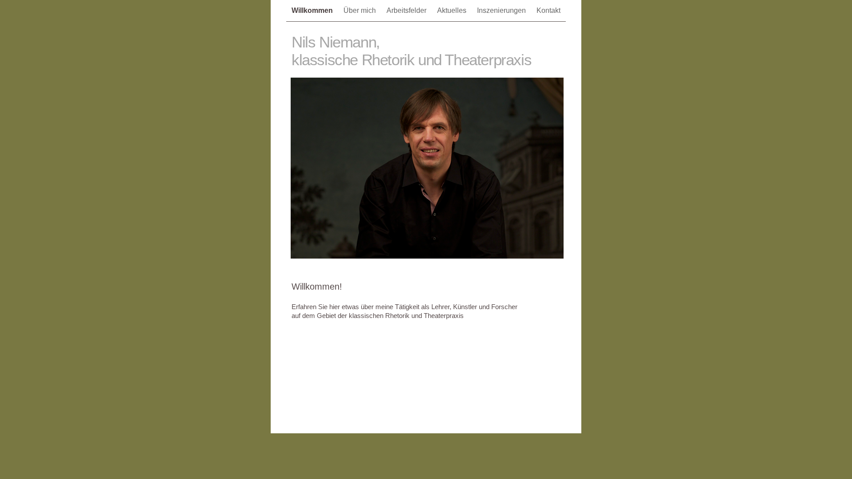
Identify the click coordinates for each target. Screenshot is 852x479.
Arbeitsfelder (407, 10)
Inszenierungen (502, 10)
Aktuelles (452, 10)
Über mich (360, 10)
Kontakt (548, 10)
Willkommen (313, 10)
